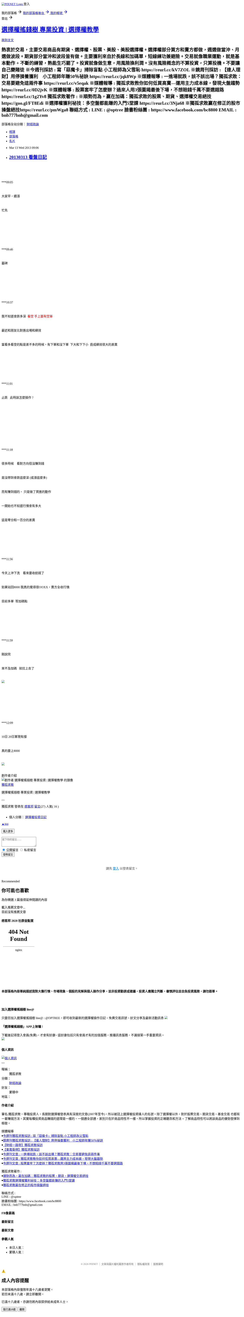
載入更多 (8, 831)
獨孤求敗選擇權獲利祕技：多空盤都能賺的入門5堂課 (39, 1180)
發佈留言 (8, 854)
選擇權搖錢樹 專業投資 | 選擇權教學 (50, 29)
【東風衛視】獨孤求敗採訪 (21, 1149)
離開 (21, 1309)
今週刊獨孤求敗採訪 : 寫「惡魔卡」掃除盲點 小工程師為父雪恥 (45, 1136)
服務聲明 (158, 1264)
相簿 (12, 132)
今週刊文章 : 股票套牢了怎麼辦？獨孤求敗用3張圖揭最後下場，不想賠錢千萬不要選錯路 (63, 1163)
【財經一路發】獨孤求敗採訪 (23, 1145)
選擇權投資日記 (36, 817)
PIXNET (93, 1264)
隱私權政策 (143, 1264)
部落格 (13, 136)
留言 (37, 806)
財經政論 (33, 124)
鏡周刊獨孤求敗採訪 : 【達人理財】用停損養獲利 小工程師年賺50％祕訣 (53, 1140)
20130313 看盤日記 (28, 157)
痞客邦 (29, 806)
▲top (5, 823)
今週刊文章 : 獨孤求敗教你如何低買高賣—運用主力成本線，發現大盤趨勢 (53, 1158)
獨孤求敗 (8, 784)
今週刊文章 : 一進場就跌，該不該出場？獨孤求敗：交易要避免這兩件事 (51, 1154)
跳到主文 (8, 40)
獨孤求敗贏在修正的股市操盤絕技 (26, 1185)
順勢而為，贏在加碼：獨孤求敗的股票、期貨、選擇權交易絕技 (45, 1176)
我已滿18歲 (9, 1309)
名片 (12, 141)
